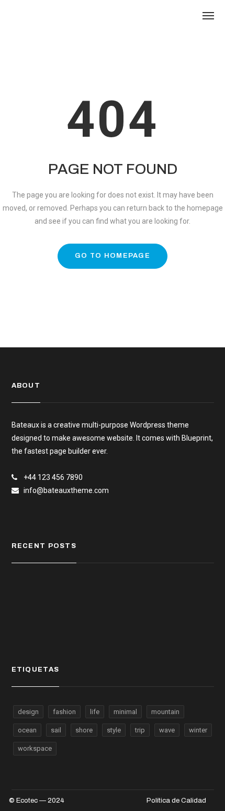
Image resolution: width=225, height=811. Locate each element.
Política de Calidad (176, 800)
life (94, 712)
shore (84, 730)
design (28, 712)
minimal (125, 712)
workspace (35, 748)
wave (167, 730)
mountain (165, 712)
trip (140, 730)
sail (56, 730)
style (114, 730)
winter (198, 730)
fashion (64, 712)
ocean (27, 730)
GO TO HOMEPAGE (112, 255)
